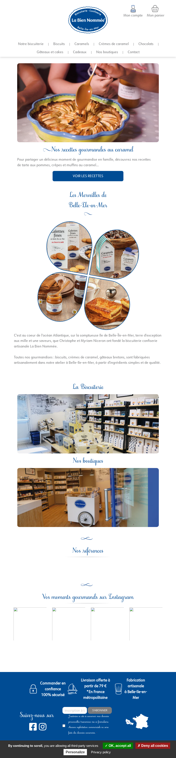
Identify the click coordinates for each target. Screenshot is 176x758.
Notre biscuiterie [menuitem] (31, 43)
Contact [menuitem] (134, 51)
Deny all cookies (154, 745)
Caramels (116, 254)
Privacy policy (101, 752)
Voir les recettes (88, 175)
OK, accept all (119, 745)
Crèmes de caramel (60, 297)
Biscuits (69, 246)
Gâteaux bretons (107, 305)
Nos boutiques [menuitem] (107, 51)
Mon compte (133, 15)
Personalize (75, 752)
